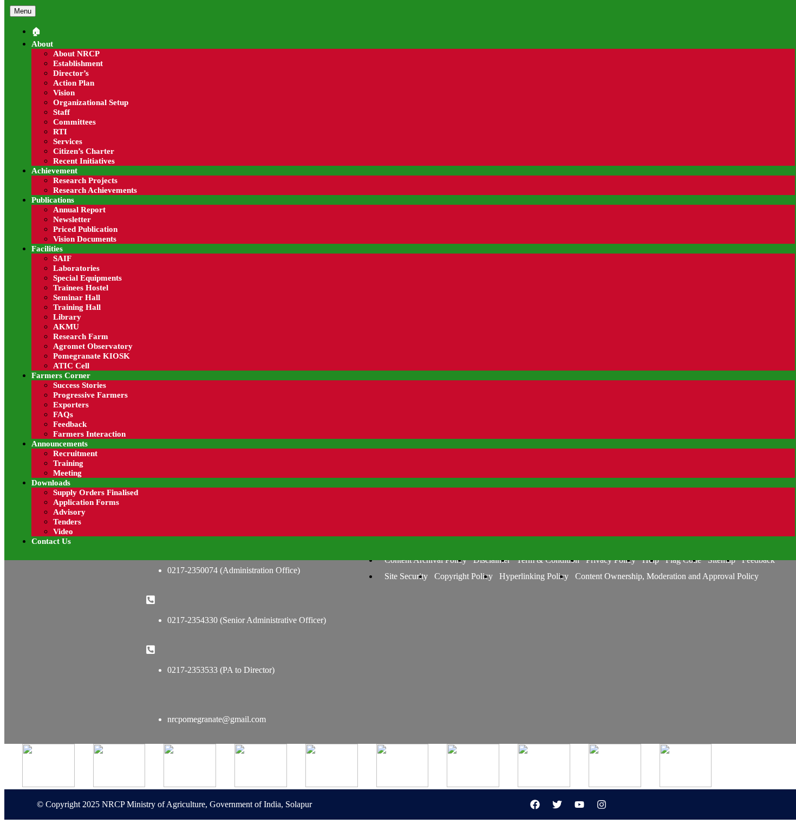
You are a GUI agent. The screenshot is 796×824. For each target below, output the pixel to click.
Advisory (69, 512)
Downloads (50, 482)
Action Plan (73, 83)
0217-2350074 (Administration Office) (233, 570)
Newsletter (72, 219)
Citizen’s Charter (83, 151)
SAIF (62, 258)
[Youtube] (579, 804)
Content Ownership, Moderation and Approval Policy (667, 576)
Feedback (70, 424)
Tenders (67, 521)
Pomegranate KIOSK (91, 356)
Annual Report (79, 209)
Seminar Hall (76, 297)
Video (63, 531)
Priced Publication (85, 229)
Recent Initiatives (84, 161)
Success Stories (79, 385)
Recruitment (75, 453)
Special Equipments (87, 278)
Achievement (54, 170)
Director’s (71, 73)
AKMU (66, 326)
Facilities (47, 248)
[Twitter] (557, 804)
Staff (61, 112)
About (42, 44)
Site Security (406, 576)
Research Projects (85, 180)
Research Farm (80, 336)
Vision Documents (84, 239)
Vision (64, 92)
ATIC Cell (71, 365)
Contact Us (51, 541)
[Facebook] (535, 804)
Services (67, 141)
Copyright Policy (463, 576)
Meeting (67, 473)
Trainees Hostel (80, 287)
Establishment (78, 63)
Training (68, 463)
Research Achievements (95, 190)
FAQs (63, 414)
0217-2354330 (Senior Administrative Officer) (246, 620)
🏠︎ (36, 31)
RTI (60, 131)
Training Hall (77, 307)
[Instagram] (601, 804)
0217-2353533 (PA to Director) (221, 669)
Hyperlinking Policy (534, 576)
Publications (52, 200)
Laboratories (76, 268)
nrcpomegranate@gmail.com (216, 719)
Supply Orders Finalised (95, 492)
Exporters (71, 404)
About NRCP (76, 53)
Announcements (59, 443)
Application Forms (86, 502)
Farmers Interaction (89, 434)
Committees (74, 122)
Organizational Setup (90, 102)
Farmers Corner (60, 375)
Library (67, 317)
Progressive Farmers (90, 395)
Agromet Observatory (93, 346)
